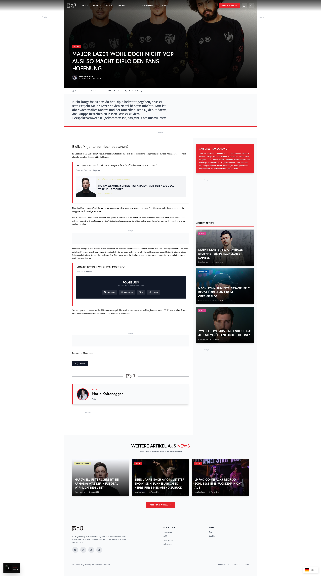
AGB (165, 536)
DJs (134, 5)
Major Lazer (88, 353)
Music (109, 5)
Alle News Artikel (159, 505)
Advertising (168, 544)
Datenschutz (168, 540)
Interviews (147, 5)
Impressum (168, 532)
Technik (122, 5)
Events (97, 5)
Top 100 (163, 5)
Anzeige (44, 17)
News (85, 5)
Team (211, 532)
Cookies (212, 536)
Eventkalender (229, 5)
